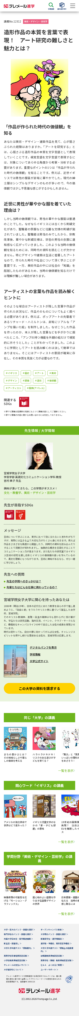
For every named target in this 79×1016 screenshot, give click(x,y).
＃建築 (25, 380)
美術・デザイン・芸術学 (35, 21)
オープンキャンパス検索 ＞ (52, 929)
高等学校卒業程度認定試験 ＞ (16, 955)
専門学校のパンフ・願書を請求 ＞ (18, 934)
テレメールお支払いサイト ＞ (16, 964)
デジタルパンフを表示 (43, 647)
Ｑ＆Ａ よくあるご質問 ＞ (52, 964)
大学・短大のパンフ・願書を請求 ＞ (19, 929)
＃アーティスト (13, 388)
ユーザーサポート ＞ (49, 969)
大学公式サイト (39, 661)
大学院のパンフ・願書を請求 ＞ (54, 934)
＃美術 (52, 373)
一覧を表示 (65, 770)
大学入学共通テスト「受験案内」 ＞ (19, 948)
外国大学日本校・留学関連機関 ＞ (18, 938)
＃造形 (38, 380)
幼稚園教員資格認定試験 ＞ (52, 955)
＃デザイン (11, 380)
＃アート (39, 373)
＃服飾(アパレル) (35, 388)
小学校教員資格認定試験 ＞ (15, 960)
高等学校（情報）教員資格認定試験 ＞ (57, 960)
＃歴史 (25, 373)
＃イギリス (11, 373)
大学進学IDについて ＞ (13, 969)
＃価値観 (51, 380)
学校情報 (35, 654)
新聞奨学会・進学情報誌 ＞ (52, 938)
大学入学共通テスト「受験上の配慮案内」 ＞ (57, 950)
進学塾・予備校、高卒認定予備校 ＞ (56, 943)
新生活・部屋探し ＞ (12, 943)
